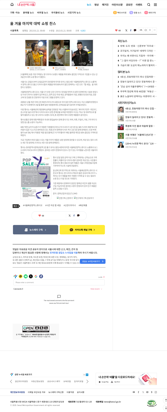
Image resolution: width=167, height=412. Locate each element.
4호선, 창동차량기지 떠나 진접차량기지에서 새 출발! (137, 77)
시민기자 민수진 (131, 147)
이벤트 (139, 4)
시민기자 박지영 (131, 129)
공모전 (129, 4)
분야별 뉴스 (28, 12)
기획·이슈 (15, 12)
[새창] (35, 229)
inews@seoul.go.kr (112, 401)
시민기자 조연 (130, 120)
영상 (96, 4)
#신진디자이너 (70, 205)
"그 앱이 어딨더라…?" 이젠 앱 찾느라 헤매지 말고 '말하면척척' (137, 60)
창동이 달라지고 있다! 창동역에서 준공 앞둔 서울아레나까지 (137, 81)
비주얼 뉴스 (42, 12)
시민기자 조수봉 (131, 138)
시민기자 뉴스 (74, 12)
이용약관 (70, 392)
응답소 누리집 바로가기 (91, 261)
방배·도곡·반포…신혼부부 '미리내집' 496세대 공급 (137, 46)
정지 (84, 375)
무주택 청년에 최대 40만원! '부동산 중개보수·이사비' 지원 (137, 91)
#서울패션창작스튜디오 (32, 205)
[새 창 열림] (151, 400)
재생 (87, 375)
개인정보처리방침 (17, 392)
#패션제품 (83, 205)
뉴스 (89, 4)
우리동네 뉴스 (57, 12)
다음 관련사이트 (87, 381)
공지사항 (80, 392)
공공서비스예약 (53, 381)
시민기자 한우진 (131, 112)
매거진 (105, 4)
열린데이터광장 (21, 381)
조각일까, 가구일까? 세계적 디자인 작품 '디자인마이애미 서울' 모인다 (137, 51)
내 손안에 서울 (26, 4)
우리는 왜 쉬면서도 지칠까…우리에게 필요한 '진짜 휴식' (137, 55)
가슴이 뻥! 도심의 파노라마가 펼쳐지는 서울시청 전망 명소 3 (137, 65)
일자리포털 (78, 381)
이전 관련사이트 (11, 381)
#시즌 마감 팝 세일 (53, 205)
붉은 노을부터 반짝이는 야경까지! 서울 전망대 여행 (137, 96)
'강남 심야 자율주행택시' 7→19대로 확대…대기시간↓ (137, 86)
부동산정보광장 (37, 381)
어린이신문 (117, 4)
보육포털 (67, 381)
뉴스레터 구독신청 (56, 392)
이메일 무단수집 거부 (36, 392)
